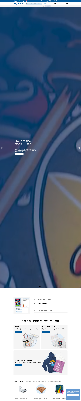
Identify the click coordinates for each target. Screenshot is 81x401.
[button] (67, 3)
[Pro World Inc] (19, 4)
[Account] (64, 3)
